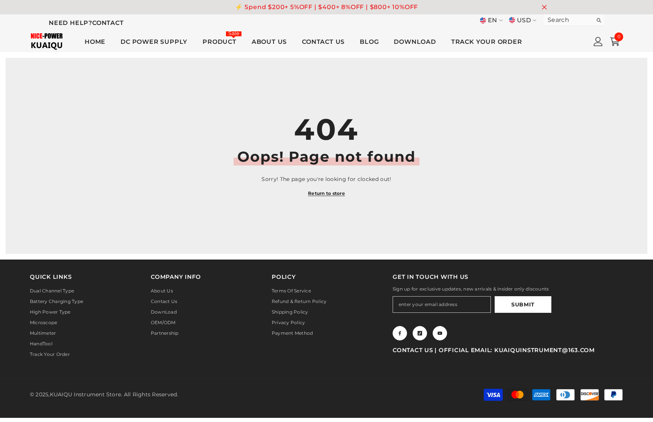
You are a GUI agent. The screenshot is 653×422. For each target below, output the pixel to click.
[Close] (427, 167)
